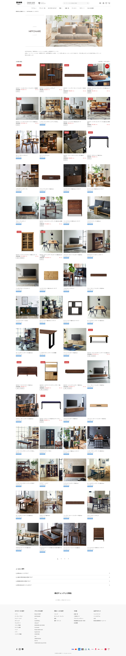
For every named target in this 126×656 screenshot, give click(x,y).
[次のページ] (68, 558)
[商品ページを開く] (51, 108)
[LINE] (22, 649)
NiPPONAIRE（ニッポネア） (33, 11)
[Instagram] (20, 649)
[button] (76, 3)
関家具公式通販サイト (20, 11)
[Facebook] (17, 649)
